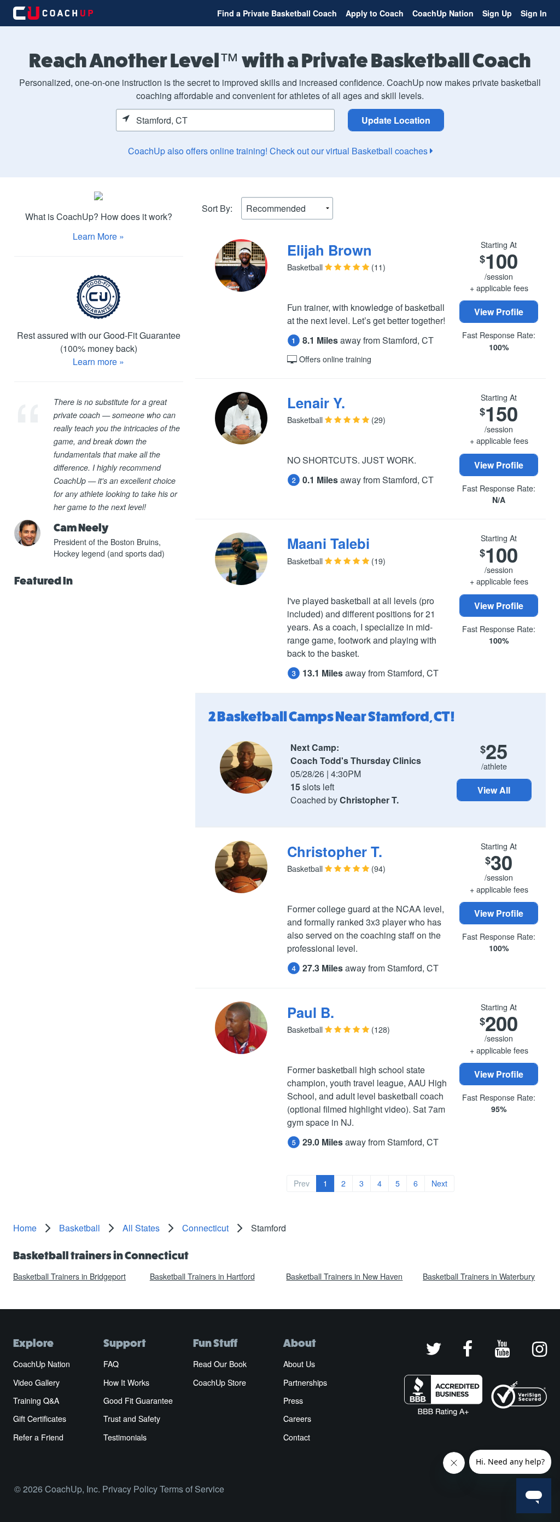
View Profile (498, 311)
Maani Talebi (328, 543)
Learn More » (98, 236)
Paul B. (310, 1012)
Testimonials (125, 1437)
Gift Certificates (39, 1418)
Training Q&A (36, 1400)
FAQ (111, 1363)
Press (293, 1400)
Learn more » (98, 361)
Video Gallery (36, 1382)
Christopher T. (334, 851)
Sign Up (497, 13)
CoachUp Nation (443, 13)
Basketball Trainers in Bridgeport (69, 1276)
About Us (299, 1363)
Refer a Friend (38, 1437)
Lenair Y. (316, 402)
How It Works (126, 1382)
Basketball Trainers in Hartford (202, 1276)
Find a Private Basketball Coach (277, 13)
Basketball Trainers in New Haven (344, 1276)
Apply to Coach (375, 13)
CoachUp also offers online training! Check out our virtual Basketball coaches (279, 150)
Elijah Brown (329, 250)
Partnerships (305, 1382)
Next (439, 1183)
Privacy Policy (130, 1489)
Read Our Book (220, 1363)
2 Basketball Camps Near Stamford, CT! (331, 717)
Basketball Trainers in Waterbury (479, 1276)
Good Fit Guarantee (138, 1400)
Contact (296, 1437)
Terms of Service (192, 1489)
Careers (297, 1418)
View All (493, 790)
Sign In (534, 13)
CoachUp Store (219, 1382)
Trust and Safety (131, 1418)
